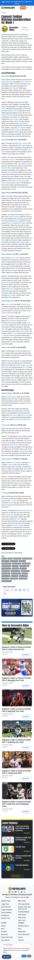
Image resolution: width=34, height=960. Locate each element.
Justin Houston (18, 419)
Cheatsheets (5, 915)
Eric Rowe (14, 333)
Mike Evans (21, 145)
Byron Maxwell (11, 320)
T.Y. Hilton (4, 493)
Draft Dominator (6, 907)
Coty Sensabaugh (12, 172)
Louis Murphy (5, 140)
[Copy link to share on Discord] (5, 593)
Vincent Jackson (23, 143)
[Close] (31, 945)
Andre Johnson (18, 525)
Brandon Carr (10, 223)
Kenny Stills (5, 76)
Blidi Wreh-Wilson (6, 168)
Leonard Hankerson (7, 301)
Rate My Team (20, 847)
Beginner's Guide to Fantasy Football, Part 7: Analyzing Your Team (16, 741)
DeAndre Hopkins (7, 393)
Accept (24, 956)
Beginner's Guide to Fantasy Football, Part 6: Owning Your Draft (16, 772)
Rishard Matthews (7, 82)
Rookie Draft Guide (7, 937)
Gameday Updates (22, 865)
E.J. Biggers (4, 335)
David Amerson (14, 119)
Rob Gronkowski (16, 462)
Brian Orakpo (16, 130)
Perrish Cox (12, 159)
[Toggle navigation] (31, 8)
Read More (26, 655)
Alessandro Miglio (13, 28)
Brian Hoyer (25, 415)
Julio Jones (9, 304)
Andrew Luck (21, 534)
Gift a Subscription (23, 934)
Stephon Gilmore (25, 510)
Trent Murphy (21, 128)
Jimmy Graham (6, 459)
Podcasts (4, 931)
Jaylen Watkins (24, 331)
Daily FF (4, 558)
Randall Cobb (14, 268)
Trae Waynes (28, 440)
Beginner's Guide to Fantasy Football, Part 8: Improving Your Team (16, 710)
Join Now (23, 8)
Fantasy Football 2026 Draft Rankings (23, 839)
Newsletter (4, 934)
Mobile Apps (22, 931)
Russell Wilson (27, 469)
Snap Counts (22, 917)
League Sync (5, 904)
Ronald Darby (9, 515)
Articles (3, 12)
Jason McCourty (23, 164)
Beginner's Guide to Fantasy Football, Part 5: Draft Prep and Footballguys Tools (16, 804)
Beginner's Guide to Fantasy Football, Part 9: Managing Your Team (16, 679)
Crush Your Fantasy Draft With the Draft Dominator (22, 828)
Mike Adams (5, 367)
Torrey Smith (5, 425)
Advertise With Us (23, 926)
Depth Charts (22, 914)
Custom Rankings (6, 912)
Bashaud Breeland (6, 115)
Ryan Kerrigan (24, 123)
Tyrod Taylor (5, 578)
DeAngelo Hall (11, 111)
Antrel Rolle (5, 282)
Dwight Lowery (25, 365)
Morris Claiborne (22, 223)
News (3, 929)
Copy (7, 590)
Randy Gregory (20, 242)
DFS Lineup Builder (24, 904)
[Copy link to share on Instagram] (28, 590)
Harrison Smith (24, 451)
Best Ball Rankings (23, 912)
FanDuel (10, 558)
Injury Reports (5, 940)
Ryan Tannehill (13, 88)
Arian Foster (13, 415)
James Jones (14, 258)
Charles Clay (5, 347)
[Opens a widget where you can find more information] (6, 957)
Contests (21, 940)
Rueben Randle (6, 193)
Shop (19, 929)
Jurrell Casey (22, 181)
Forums (20, 937)
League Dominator (6, 910)
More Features (16, 876)
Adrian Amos (10, 289)
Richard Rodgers (6, 254)
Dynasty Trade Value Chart (25, 908)
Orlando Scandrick (13, 217)
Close (29, 956)
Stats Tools (21, 920)
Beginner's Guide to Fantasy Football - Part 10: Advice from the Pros (17, 648)
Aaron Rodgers (11, 295)
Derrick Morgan (6, 183)
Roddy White (25, 304)
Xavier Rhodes (14, 445)
